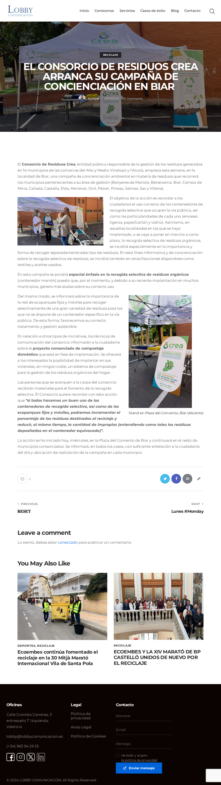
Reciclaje (110, 54)
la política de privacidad (139, 760)
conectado (68, 542)
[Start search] (212, 11)
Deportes (26, 645)
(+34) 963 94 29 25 (22, 746)
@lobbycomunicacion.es (34, 736)
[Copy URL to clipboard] (199, 479)
